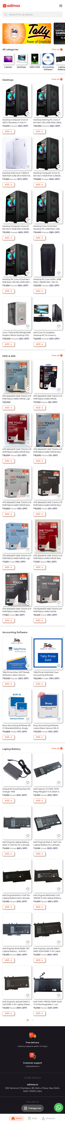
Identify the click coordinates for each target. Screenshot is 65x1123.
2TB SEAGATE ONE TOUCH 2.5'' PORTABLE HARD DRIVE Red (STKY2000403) (47, 557)
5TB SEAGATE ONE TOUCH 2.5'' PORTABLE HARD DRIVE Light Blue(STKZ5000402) (16, 397)
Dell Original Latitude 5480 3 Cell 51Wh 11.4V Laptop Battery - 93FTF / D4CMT (16, 1003)
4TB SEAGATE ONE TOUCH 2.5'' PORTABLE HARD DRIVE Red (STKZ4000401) (16, 504)
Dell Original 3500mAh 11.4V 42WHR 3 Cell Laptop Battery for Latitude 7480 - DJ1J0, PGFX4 (47, 896)
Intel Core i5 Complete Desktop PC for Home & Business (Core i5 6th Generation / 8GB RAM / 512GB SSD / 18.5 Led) (47, 334)
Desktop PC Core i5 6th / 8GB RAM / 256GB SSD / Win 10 (47, 280)
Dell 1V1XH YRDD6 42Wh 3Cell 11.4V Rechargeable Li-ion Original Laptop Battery (47, 1003)
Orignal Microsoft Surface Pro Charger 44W (16, 790)
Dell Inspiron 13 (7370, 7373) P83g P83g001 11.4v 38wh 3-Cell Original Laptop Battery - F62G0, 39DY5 (47, 790)
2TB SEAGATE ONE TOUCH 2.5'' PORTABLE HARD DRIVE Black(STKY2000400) (16, 610)
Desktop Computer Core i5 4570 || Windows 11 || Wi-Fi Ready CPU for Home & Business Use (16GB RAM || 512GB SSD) (15, 121)
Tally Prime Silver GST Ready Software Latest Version (15, 673)
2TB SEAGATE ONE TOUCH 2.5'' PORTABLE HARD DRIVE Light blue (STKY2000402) (16, 557)
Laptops (8, 67)
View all (56, 79)
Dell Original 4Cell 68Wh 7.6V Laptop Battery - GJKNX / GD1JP (15, 950)
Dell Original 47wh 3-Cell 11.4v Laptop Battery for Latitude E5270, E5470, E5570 (47, 843)
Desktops (21, 67)
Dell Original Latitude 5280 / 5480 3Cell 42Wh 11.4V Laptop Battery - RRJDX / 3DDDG (47, 950)
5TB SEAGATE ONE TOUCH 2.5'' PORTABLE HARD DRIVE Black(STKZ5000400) (47, 397)
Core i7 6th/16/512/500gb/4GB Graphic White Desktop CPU (16, 333)
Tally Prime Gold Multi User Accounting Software (46, 673)
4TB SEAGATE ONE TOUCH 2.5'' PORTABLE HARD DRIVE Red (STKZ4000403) (16, 450)
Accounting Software (48, 68)
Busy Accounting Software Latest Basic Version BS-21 (46, 726)
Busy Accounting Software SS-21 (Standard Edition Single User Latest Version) (16, 727)
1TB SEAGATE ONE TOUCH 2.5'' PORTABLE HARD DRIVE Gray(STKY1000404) (47, 610)
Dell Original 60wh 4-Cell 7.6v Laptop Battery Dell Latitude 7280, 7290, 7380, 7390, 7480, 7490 (16, 896)
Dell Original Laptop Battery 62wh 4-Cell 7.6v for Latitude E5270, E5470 (15, 843)
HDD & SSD (35, 67)
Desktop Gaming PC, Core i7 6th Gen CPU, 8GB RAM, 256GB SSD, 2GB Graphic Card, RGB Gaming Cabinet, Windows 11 (48, 121)
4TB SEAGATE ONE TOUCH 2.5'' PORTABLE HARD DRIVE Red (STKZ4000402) (47, 450)
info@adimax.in (32, 1066)
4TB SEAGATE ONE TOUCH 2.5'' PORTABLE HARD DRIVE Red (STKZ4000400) (47, 504)
